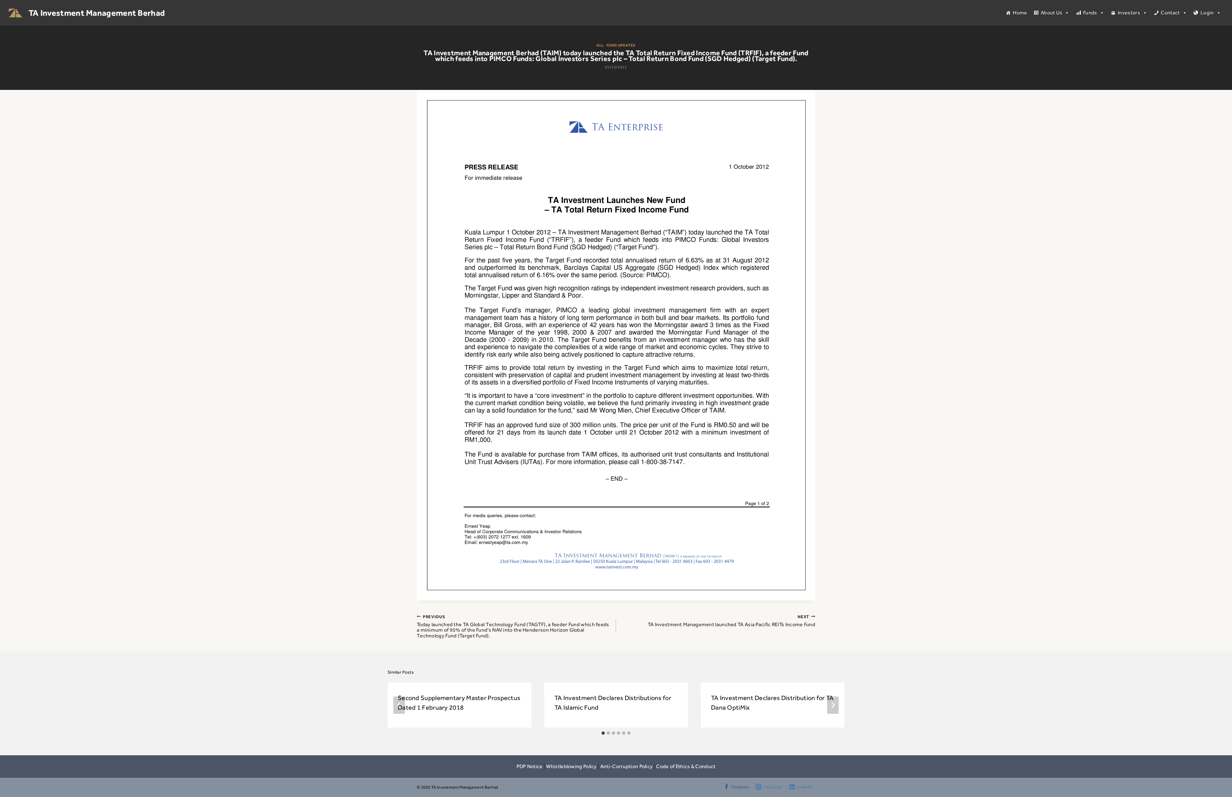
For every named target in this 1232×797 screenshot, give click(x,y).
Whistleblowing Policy (571, 766)
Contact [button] (1170, 13)
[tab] (603, 733)
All (600, 45)
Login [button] (1207, 13)
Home (1020, 13)
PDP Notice (530, 766)
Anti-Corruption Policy (626, 766)
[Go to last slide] (399, 705)
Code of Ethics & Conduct (685, 766)
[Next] (833, 705)
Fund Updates (621, 45)
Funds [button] (1090, 13)
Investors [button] (1129, 13)
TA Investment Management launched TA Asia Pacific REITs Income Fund (731, 620)
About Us (1051, 13)
